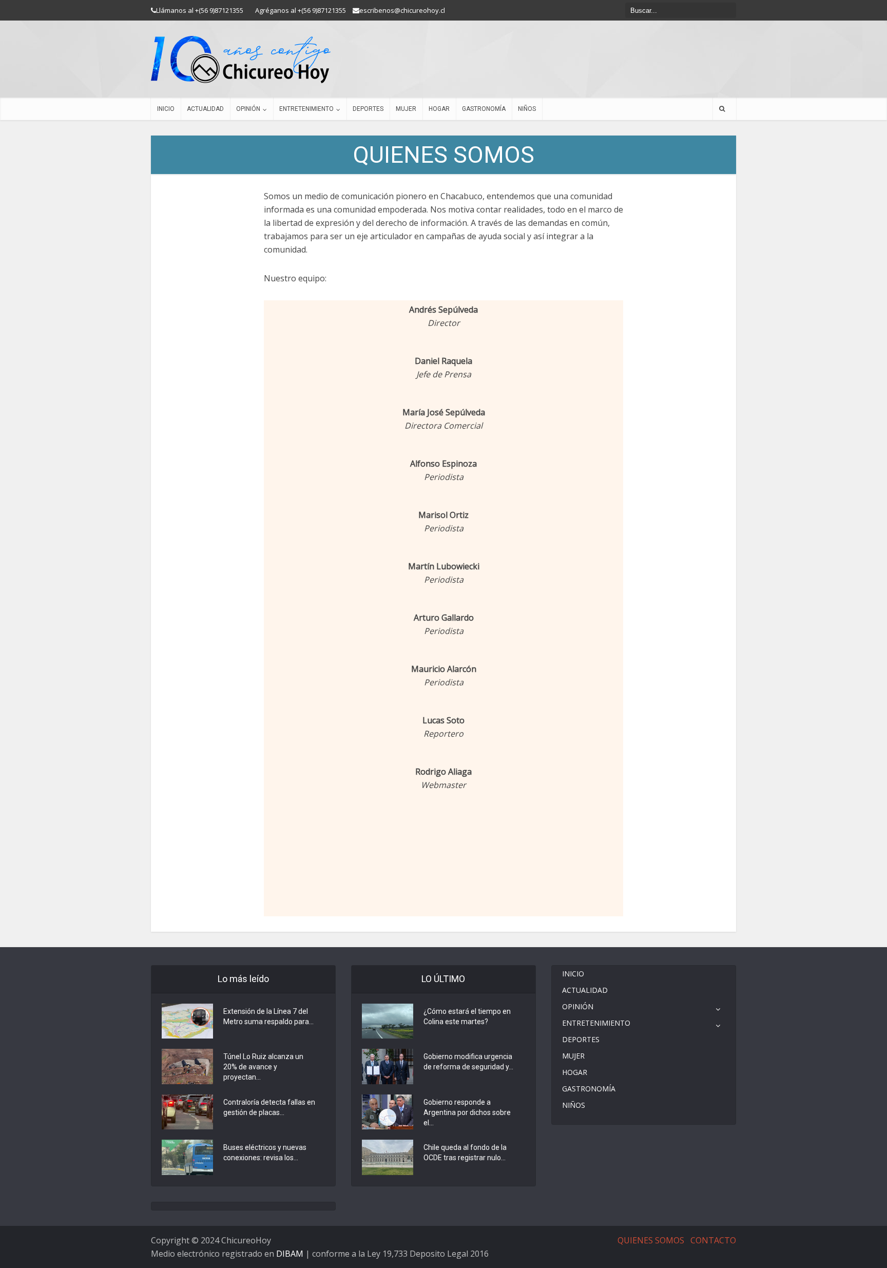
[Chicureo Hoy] (241, 59)
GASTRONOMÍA (484, 108)
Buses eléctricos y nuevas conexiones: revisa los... (264, 1152)
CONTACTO (713, 1240)
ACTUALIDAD (205, 108)
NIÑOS (527, 108)
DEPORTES (368, 108)
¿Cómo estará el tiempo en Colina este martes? (467, 1016)
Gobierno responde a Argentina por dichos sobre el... (467, 1112)
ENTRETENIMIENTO (306, 108)
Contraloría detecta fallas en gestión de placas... (269, 1107)
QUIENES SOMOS (651, 1240)
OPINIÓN (248, 108)
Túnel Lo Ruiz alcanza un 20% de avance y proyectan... (263, 1066)
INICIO (166, 108)
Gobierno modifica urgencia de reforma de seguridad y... (468, 1061)
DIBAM (289, 1253)
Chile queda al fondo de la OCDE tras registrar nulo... (465, 1152)
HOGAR (439, 108)
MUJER (406, 108)
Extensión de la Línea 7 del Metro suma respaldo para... (268, 1016)
